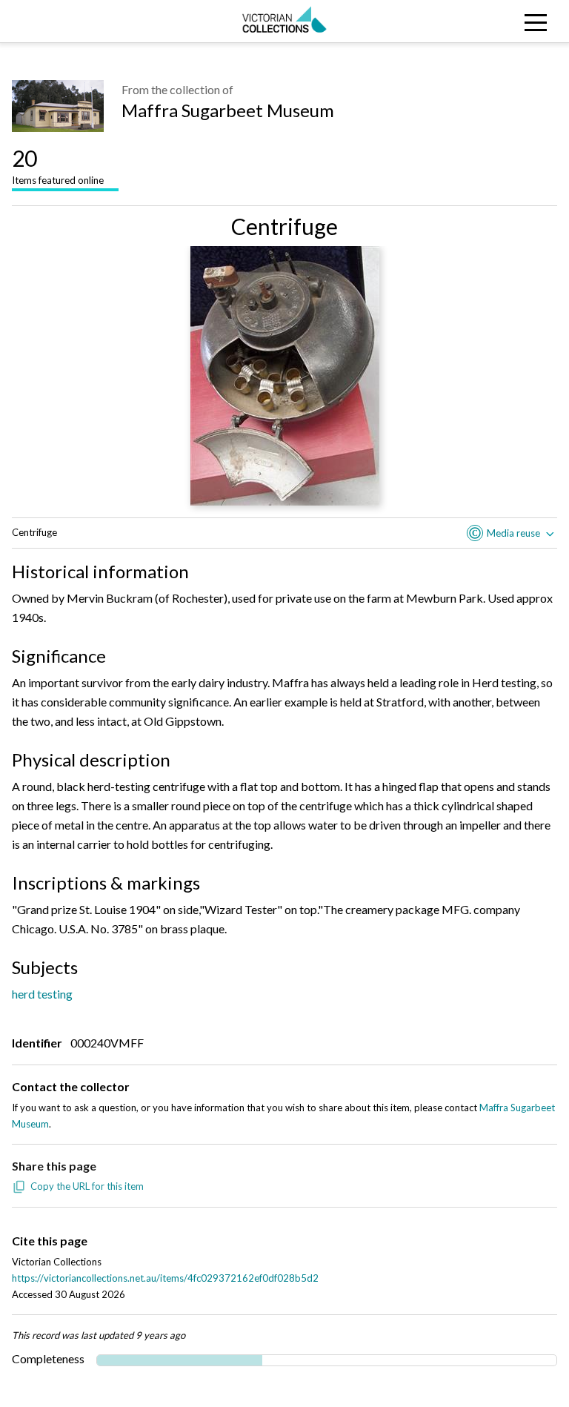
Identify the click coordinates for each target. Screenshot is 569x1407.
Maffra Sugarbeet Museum (228, 110)
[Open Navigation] (498, 21)
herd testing (42, 994)
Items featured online (58, 165)
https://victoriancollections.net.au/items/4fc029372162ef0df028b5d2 (165, 1278)
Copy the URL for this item (87, 1186)
